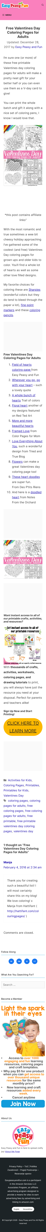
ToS (26, 1166)
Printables (32, 785)
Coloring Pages (14, 785)
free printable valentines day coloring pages (20, 826)
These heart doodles (26, 477)
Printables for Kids (16, 790)
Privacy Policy (15, 1166)
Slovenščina (27, 1209)
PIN (19, 961)
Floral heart (19, 405)
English (16, 1209)
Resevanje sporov (23, 1173)
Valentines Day (14, 795)
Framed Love (21, 431)
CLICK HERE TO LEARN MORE (23, 727)
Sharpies (34, 289)
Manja (8, 862)
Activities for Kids (20, 780)
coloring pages (18, 800)
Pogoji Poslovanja (28, 1170)
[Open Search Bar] (42, 5)
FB (11, 961)
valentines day (23, 831)
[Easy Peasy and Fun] (15, 5)
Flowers (17, 461)
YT (35, 961)
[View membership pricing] (23, 645)
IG (27, 961)
